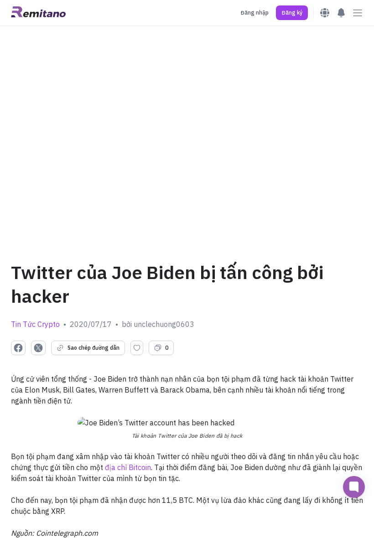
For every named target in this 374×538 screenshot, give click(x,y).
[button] (292, 12)
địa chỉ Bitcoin (128, 467)
